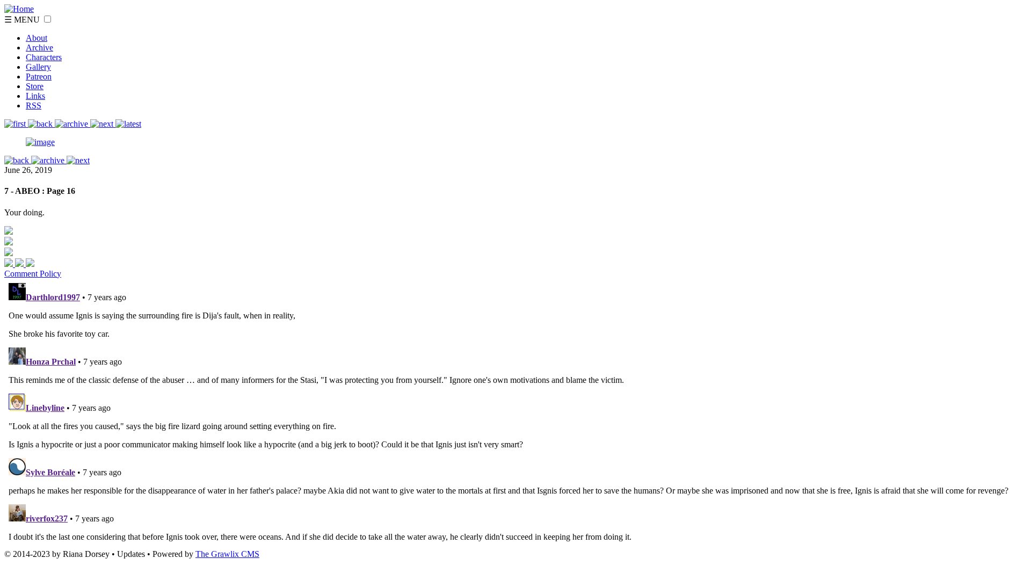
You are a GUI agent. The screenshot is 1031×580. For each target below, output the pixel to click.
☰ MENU (23, 19)
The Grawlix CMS (227, 554)
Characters (44, 57)
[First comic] (16, 123)
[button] (47, 19)
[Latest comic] (128, 123)
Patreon (39, 76)
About (36, 37)
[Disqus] (515, 413)
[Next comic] (72, 123)
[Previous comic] (41, 123)
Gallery (38, 66)
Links (35, 95)
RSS (33, 105)
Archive (39, 47)
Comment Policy (32, 273)
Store (34, 86)
